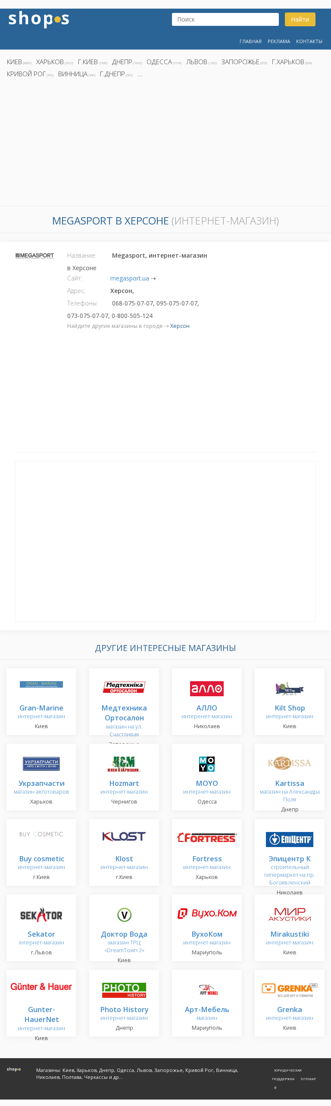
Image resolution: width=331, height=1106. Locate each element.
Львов (196, 61)
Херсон (180, 326)
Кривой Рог (26, 73)
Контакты (309, 41)
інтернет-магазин (41, 938)
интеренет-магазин (206, 712)
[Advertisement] (165, 144)
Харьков (50, 61)
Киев (14, 61)
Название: (82, 255)
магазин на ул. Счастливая (124, 721)
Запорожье (240, 61)
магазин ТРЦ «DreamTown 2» (124, 942)
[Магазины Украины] (38, 19)
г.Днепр (112, 73)
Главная (251, 41)
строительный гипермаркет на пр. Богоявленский (289, 871)
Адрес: (76, 291)
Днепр (122, 61)
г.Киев (88, 61)
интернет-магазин (41, 712)
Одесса (159, 61)
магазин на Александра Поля (290, 791)
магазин (207, 1014)
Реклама (279, 41)
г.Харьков (288, 61)
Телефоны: (82, 303)
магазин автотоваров (41, 787)
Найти (300, 19)
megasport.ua (129, 278)
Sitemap (308, 1078)
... (140, 73)
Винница (72, 73)
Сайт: (74, 278)
